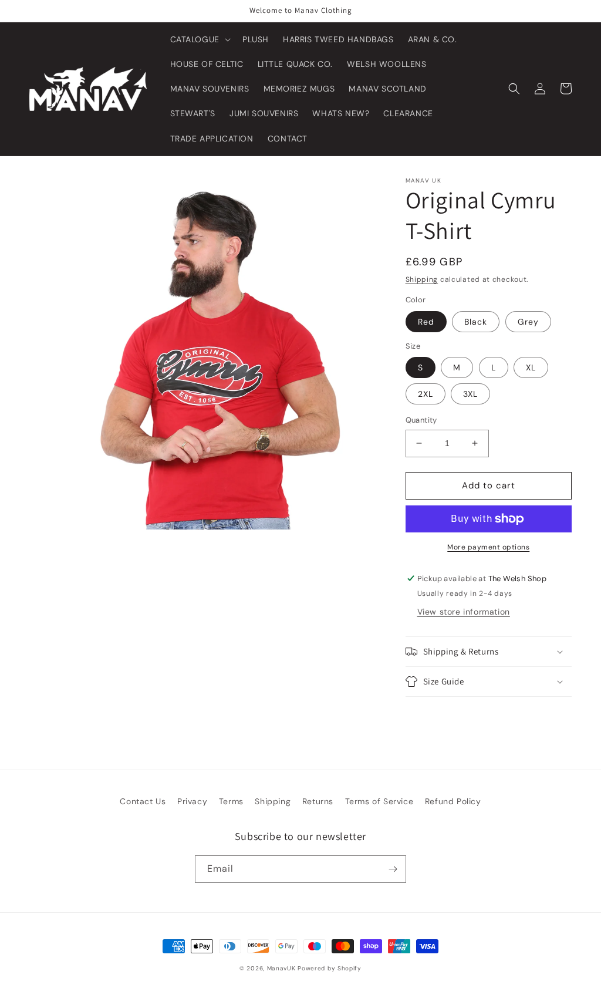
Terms (231, 801)
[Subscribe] (393, 869)
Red (426, 321)
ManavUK (281, 968)
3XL (470, 394)
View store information (463, 611)
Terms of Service (379, 801)
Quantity (421, 420)
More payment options (488, 547)
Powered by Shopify (330, 968)
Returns (317, 801)
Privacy (192, 801)
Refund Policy (453, 801)
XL (531, 367)
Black (475, 321)
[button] (199, 39)
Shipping (422, 279)
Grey (528, 321)
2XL (425, 394)
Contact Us (143, 801)
